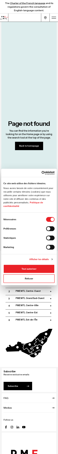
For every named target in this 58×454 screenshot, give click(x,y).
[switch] (50, 228)
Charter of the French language (27, 3)
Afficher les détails (39, 259)
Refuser (29, 278)
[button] (19, 348)
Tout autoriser (29, 268)
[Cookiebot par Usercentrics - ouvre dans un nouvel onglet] (42, 173)
